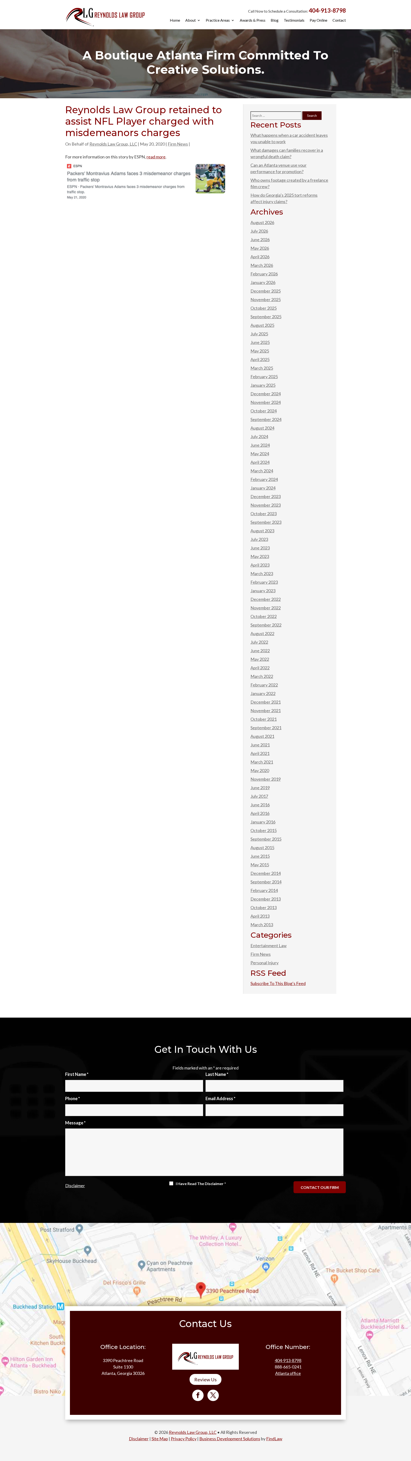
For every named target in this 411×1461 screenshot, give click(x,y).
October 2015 (263, 830)
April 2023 (259, 565)
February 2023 (264, 582)
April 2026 (259, 256)
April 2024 (259, 462)
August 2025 (262, 325)
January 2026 (262, 282)
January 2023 (262, 590)
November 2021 (265, 710)
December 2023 (265, 496)
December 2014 (265, 873)
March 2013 (261, 924)
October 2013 (263, 907)
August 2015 (262, 847)
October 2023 (263, 513)
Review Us (205, 1379)
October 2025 (263, 308)
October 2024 (263, 410)
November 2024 (265, 402)
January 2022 (262, 693)
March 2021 (261, 762)
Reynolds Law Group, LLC (113, 144)
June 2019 (260, 787)
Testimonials (294, 20)
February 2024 (264, 479)
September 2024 (265, 419)
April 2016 (259, 813)
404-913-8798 (327, 10)
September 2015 (265, 839)
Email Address (220, 1098)
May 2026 (259, 248)
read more (156, 156)
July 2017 (259, 796)
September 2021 (265, 727)
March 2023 (261, 573)
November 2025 (265, 299)
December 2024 (265, 393)
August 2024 (262, 428)
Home (175, 20)
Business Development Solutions (229, 1438)
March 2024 (261, 470)
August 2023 (262, 530)
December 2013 (265, 899)
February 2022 (264, 684)
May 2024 (259, 453)
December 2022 (265, 599)
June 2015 (260, 856)
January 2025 (262, 385)
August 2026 (262, 222)
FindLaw (274, 1438)
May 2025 (259, 350)
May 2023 (259, 556)
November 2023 (265, 505)
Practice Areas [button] (218, 20)
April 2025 (259, 359)
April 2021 (259, 753)
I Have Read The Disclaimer (201, 1183)
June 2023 (260, 547)
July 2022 (259, 642)
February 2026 (264, 273)
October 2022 (263, 616)
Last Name (217, 1074)
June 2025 (260, 342)
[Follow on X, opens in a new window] (213, 1395)
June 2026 (260, 239)
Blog (275, 20)
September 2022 (265, 625)
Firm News (178, 144)
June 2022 (260, 650)
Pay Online (318, 20)
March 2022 (261, 676)
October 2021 (263, 719)
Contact (339, 20)
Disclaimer (75, 1185)
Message (75, 1122)
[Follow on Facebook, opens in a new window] (198, 1395)
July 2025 (259, 333)
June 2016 (260, 804)
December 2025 (265, 291)
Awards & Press (252, 20)
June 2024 (260, 445)
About (190, 20)
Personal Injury (264, 962)
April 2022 (259, 667)
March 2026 (261, 265)
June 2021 (260, 744)
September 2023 (265, 522)
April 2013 (259, 916)
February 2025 (264, 376)
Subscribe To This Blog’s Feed (278, 983)
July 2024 (259, 436)
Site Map (160, 1438)
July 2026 (259, 231)
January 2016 (262, 821)
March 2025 (261, 368)
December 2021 (265, 702)
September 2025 (265, 316)
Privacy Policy (183, 1438)
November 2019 (265, 779)
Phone (72, 1098)
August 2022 (262, 633)
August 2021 (262, 736)
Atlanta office (288, 1373)
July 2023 (259, 539)
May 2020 (259, 770)
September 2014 (265, 881)
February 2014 (264, 890)
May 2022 (259, 659)
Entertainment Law (268, 945)
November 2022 (265, 607)
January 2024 (262, 487)
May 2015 (259, 864)
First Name (76, 1074)
